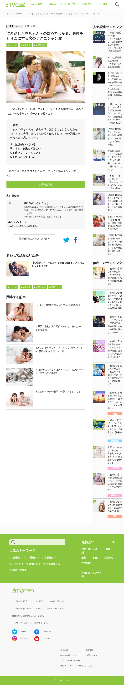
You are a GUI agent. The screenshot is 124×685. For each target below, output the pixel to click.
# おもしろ (12, 45)
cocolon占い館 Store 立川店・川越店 (28, 616)
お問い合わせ (92, 655)
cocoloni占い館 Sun (20, 601)
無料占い (16, 557)
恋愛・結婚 (86, 551)
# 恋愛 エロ (55, 287)
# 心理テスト (40, 45)
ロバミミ (40, 601)
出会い (96, 557)
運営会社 (64, 650)
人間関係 (108, 557)
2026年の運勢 (19, 570)
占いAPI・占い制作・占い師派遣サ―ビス (30, 623)
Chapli (39, 608)
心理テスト (18, 563)
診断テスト (35, 563)
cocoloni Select (57, 601)
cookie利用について (69, 655)
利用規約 (90, 650)
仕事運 (107, 549)
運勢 (84, 557)
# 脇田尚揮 (25, 45)
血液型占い (50, 557)
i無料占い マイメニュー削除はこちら (76, 665)
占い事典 (97, 572)
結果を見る (45, 184)
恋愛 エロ (15, 26)
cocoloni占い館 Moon (21, 608)
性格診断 (86, 563)
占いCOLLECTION (55, 608)
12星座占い (33, 557)
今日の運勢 (86, 574)
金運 (95, 549)
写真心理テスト (54, 563)
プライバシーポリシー (70, 660)
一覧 (112, 542)
